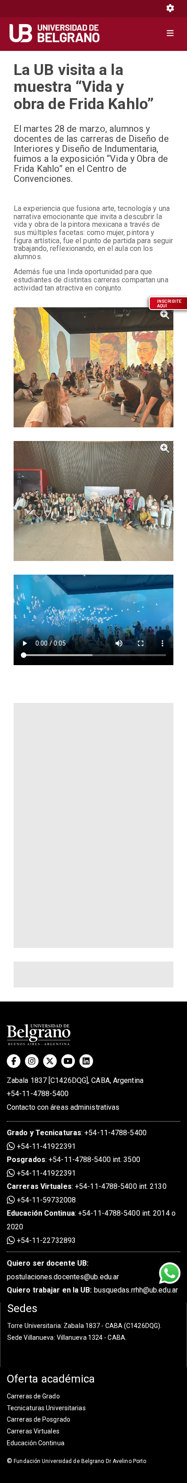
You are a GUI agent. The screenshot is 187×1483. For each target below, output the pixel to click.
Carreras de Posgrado (38, 1419)
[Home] (58, 33)
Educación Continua (35, 1443)
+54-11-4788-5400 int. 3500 (94, 1159)
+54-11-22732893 (45, 1240)
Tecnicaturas (58, 1132)
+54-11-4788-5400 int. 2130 (121, 1186)
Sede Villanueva (30, 1337)
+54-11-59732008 (45, 1200)
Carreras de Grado (33, 1396)
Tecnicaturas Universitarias (46, 1408)
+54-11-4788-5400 (38, 1093)
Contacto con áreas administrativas (63, 1107)
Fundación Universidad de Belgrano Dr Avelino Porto (76, 1461)
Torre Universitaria (34, 1325)
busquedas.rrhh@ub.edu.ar (92, 1290)
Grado (17, 1132)
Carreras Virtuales (39, 1186)
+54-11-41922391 (45, 1146)
